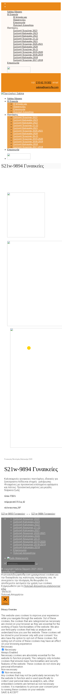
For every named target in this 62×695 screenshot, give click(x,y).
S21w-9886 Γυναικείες (43, 513)
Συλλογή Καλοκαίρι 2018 (25, 57)
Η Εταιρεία (12, 14)
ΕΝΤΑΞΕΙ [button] (6, 591)
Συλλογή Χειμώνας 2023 (25, 30)
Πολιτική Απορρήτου (23, 25)
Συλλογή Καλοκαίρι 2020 (25, 46)
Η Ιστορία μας (20, 17)
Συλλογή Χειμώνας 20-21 (25, 49)
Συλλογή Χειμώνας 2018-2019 (28, 54)
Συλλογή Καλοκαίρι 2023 (25, 33)
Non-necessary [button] (9, 669)
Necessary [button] (7, 646)
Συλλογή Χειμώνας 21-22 (25, 38)
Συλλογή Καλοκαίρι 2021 (25, 41)
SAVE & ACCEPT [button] (9, 692)
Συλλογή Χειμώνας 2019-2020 (28, 52)
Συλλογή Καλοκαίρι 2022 (25, 36)
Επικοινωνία (19, 22)
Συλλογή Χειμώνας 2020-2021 (28, 44)
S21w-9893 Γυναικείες (13, 513)
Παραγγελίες (19, 20)
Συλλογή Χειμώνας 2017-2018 (28, 60)
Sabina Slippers (14, 11)
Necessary (10, 649)
